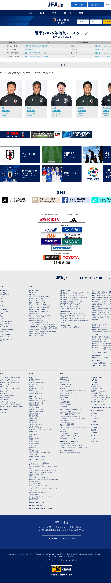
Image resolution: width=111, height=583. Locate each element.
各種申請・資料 (33, 418)
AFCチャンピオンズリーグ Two (37, 302)
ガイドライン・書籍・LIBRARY (37, 456)
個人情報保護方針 (49, 554)
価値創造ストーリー (96, 394)
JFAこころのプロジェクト (67, 420)
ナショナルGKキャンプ (66, 386)
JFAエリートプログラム (66, 384)
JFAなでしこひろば (5, 384)
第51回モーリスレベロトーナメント (37, 53)
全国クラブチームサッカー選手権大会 (39, 307)
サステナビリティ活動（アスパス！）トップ (72, 409)
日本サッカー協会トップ (97, 377)
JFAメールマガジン (96, 441)
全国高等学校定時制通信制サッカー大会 (71, 303)
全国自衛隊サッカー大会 (35, 313)
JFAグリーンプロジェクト (67, 411)
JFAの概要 (94, 381)
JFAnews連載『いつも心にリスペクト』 (39, 478)
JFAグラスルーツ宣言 (6, 379)
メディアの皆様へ (58, 560)
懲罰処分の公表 (33, 500)
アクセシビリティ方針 (25, 554)
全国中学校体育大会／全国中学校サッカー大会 (72, 315)
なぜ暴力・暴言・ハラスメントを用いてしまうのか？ (43, 470)
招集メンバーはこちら (102, 46)
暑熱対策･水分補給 (34, 438)
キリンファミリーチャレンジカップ (9, 388)
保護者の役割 (32, 476)
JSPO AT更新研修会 (34, 443)
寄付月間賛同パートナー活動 (67, 438)
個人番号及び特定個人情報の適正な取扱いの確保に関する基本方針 (78, 554)
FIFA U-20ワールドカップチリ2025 (37, 56)
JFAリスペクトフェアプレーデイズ (38, 485)
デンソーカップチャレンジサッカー (38, 322)
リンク (93, 438)
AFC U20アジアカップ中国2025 (36, 46)
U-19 (1, 300)
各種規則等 (94, 433)
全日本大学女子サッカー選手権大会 (101, 297)
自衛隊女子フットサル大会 (99, 340)
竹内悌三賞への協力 (65, 422)
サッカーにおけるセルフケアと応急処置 (39, 453)
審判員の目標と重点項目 (35, 394)
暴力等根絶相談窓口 (34, 498)
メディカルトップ (33, 434)
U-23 (1, 296)
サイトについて (11, 554)
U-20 (1, 313)
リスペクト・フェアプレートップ (38, 459)
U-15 (1, 307)
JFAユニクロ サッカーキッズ (8, 381)
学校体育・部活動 (5, 397)
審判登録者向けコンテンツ (36, 388)
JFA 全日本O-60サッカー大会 (100, 328)
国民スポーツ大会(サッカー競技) (37, 304)
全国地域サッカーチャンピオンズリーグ (39, 306)
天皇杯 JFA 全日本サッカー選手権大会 (39, 296)
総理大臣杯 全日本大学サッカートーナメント (41, 319)
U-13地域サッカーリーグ (66, 317)
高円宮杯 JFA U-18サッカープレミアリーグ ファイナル (75, 292)
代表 (30, 13)
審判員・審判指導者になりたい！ (38, 382)
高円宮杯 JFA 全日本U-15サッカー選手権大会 (72, 313)
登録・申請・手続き (96, 388)
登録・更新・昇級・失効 (35, 417)
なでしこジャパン (5, 311)
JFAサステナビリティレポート (68, 435)
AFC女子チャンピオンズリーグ (100, 316)
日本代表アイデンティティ (7, 339)
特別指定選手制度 (64, 395)
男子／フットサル (5, 323)
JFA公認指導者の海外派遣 (36, 428)
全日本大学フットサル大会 (99, 341)
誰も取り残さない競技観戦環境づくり (70, 413)
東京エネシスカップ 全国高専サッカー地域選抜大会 (42, 331)
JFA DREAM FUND (96, 403)
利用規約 (38, 554)
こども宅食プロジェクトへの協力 (69, 433)
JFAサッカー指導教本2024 (36, 411)
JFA (61, 373)
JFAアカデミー (64, 399)
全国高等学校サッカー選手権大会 (69, 299)
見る (42, 13)
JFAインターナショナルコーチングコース (40, 430)
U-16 (1, 305)
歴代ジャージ (3, 341)
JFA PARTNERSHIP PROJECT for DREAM (40, 508)
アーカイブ (44, 560)
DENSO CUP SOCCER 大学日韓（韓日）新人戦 (42, 326)
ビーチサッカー (4, 331)
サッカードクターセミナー (36, 442)
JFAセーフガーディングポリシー (37, 465)
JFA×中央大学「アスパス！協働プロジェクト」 (72, 418)
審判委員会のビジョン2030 (36, 379)
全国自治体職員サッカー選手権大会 (38, 311)
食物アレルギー (33, 447)
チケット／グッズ (96, 427)
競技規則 (31, 390)
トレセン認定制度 (64, 381)
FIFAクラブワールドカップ (36, 335)
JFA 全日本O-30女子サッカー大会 (101, 294)
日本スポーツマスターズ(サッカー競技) (39, 315)
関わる (68, 13)
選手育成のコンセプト (66, 379)
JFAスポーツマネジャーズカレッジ (69, 426)
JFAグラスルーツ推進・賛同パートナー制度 (12, 406)
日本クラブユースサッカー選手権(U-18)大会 (72, 305)
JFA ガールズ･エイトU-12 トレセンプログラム (72, 390)
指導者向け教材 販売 (34, 413)
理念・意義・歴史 (33, 415)
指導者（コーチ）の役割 (35, 398)
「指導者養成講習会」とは (36, 402)
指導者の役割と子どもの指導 (36, 474)
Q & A (93, 435)
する (54, 13)
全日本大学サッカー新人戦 (36, 320)
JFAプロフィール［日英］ (98, 404)
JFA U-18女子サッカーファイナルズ (101, 299)
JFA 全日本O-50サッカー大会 (100, 326)
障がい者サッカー (5, 399)
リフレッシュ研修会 (34, 407)
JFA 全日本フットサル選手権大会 (101, 336)
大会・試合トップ (33, 290)
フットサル (94, 416)
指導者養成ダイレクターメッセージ (38, 400)
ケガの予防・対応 (33, 451)
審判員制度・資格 (33, 384)
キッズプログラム (5, 393)
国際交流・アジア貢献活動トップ (69, 441)
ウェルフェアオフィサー (35, 487)
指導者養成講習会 (33, 406)
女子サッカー (95, 413)
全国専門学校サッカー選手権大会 (38, 333)
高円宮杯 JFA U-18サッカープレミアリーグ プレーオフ (75, 297)
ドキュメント (95, 421)
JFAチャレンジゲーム (6, 386)
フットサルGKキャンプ (66, 392)
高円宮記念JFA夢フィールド (67, 403)
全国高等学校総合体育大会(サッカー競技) (71, 301)
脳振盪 (30, 436)
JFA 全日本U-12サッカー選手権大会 (69, 327)
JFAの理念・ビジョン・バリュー (61, 538)
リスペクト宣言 (33, 461)
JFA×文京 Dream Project (97, 401)
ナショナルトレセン (65, 382)
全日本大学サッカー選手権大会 (37, 317)
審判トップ (32, 377)
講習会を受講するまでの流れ (36, 404)
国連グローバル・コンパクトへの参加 (70, 437)
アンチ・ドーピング (34, 445)
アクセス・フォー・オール (98, 399)
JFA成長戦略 (94, 384)
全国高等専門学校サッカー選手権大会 (39, 330)
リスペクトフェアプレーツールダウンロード (40, 496)
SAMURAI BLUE (4, 295)
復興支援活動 (63, 431)
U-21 (1, 298)
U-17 (1, 303)
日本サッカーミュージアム (99, 366)
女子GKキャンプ (64, 388)
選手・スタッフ (96, 21)
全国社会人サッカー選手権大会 (37, 309)
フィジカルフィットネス (35, 424)
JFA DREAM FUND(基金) (35, 505)
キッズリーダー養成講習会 (7, 395)
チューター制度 (33, 420)
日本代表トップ (4, 290)
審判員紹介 (32, 386)
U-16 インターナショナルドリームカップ (71, 308)
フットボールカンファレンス (36, 409)
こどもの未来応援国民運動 (67, 424)
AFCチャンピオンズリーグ (36, 298)
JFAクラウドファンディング (36, 502)
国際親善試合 (29, 49)
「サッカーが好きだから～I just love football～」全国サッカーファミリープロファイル (13, 403)
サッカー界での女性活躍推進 (67, 415)
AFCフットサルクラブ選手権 (99, 352)
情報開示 (93, 390)
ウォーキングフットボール (7, 390)
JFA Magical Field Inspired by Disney (9, 382)
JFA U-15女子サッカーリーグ (99, 306)
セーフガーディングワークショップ (38, 492)
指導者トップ (32, 396)
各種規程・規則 (95, 386)
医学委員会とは (33, 454)
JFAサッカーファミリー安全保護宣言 (70, 416)
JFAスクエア (3, 392)
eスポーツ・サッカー (5, 336)
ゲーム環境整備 (64, 397)
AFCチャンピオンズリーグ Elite (37, 300)
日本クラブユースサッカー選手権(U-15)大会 (72, 319)
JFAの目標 (94, 382)
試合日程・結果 (82, 21)
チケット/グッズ (96, 5)
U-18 (1, 302)
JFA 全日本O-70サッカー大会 (100, 329)
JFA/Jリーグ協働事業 (65, 404)
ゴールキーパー (33, 422)
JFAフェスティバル (5, 401)
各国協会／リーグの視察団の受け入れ (70, 452)
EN (107, 5)
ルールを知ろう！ (96, 360)
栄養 (30, 449)
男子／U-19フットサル (6, 325)
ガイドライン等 (33, 431)
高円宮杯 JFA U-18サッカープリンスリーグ (71, 295)
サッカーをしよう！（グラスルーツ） (10, 377)
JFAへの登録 (79, 5)
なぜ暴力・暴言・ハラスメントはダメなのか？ (41, 472)
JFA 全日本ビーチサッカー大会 (100, 357)
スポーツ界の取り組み (35, 483)
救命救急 (31, 440)
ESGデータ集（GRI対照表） (99, 392)
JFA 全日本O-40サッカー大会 (100, 324)
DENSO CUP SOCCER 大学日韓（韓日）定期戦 (42, 324)
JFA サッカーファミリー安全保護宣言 (39, 463)
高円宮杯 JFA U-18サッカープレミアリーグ (71, 294)
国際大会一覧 (32, 292)
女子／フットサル (5, 327)
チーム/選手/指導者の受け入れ (68, 451)
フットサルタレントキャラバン (68, 394)
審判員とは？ (32, 381)
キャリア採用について (73, 560)
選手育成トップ (64, 377)
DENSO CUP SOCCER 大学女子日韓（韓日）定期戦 (43, 328)
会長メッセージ (95, 379)
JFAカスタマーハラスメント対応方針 (61, 556)
